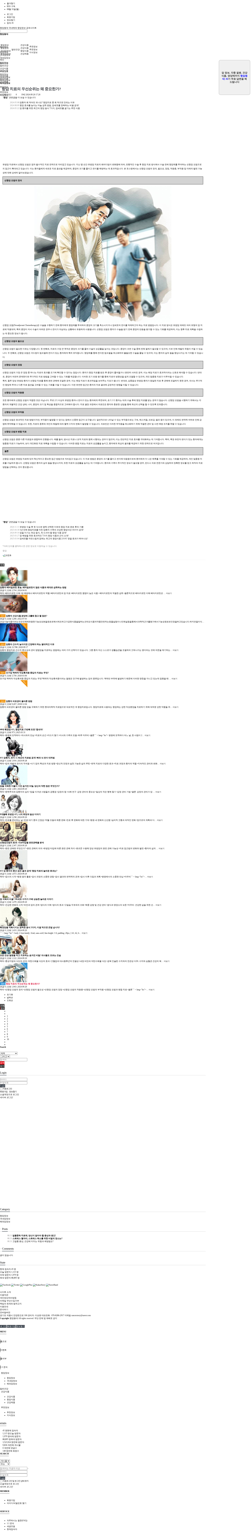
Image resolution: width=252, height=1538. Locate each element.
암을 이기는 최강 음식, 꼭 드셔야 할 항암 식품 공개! (38, 533)
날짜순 (10, 997)
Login (2, 1086)
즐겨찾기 (11, 3)
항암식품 (24, 51)
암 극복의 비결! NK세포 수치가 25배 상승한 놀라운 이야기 (26, 899)
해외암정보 (5, 58)
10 (8, 1039)
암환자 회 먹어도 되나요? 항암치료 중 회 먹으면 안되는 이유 (42, 102)
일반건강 (15, 49)
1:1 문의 (10, 1523)
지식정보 (33, 52)
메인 (2, 60)
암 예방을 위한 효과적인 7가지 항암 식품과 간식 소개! (39, 535)
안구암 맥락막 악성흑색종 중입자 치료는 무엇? (25, 673)
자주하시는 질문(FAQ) (17, 1520)
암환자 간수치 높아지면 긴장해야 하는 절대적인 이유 (27, 644)
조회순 (10, 1000)
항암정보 (5, 45)
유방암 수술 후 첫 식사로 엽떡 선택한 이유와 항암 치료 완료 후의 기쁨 (46, 527)
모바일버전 (5, 1312)
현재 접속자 (8, 1269)
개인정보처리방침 (8, 1298)
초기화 (10, 994)
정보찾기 (11, 20)
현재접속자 (12, 1529)
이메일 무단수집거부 (9, 1301)
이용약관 (4, 1295)
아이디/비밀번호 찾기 (16, 1503)
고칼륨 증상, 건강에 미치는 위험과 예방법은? (30, 1241)
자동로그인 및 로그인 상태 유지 (15, 1481)
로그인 (10, 14)
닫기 (2, 1066)
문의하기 (4, 1309)
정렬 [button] (2, 1005)
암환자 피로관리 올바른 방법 (16, 701)
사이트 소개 (5, 1292)
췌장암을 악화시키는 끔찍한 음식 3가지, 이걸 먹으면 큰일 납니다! (30, 927)
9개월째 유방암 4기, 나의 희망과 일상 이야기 (20, 814)
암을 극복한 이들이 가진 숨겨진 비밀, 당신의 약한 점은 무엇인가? (30, 786)
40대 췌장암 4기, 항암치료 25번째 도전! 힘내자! (21, 729)
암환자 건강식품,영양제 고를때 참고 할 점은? (24, 616)
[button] (2, 565)
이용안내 (4, 1306)
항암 (5, 551)
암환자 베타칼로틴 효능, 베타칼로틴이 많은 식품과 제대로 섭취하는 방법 (33, 587)
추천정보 (33, 46)
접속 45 (10, 23)
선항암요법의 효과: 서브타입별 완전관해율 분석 (22, 842)
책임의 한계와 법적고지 (11, 1304)
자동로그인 (7, 1088)
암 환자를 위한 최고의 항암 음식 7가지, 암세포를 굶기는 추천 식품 (44, 108)
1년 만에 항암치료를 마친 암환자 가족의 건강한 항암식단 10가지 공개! (46, 530)
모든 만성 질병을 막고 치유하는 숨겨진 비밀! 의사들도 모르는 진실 (30, 955)
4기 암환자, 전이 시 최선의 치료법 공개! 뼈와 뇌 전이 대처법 (27, 758)
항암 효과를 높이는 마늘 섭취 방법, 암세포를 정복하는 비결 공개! (44, 105)
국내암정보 (6, 51)
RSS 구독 (11, 6)
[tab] (126, 1373)
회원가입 (11, 17)
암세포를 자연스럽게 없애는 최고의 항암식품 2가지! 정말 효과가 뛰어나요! (48, 538)
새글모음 (11, 1526)
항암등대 (4, 28)
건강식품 (24, 45)
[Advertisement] (103, 138)
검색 (2, 1063)
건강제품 (24, 54)
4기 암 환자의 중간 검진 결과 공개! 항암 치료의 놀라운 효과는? (28, 871)
